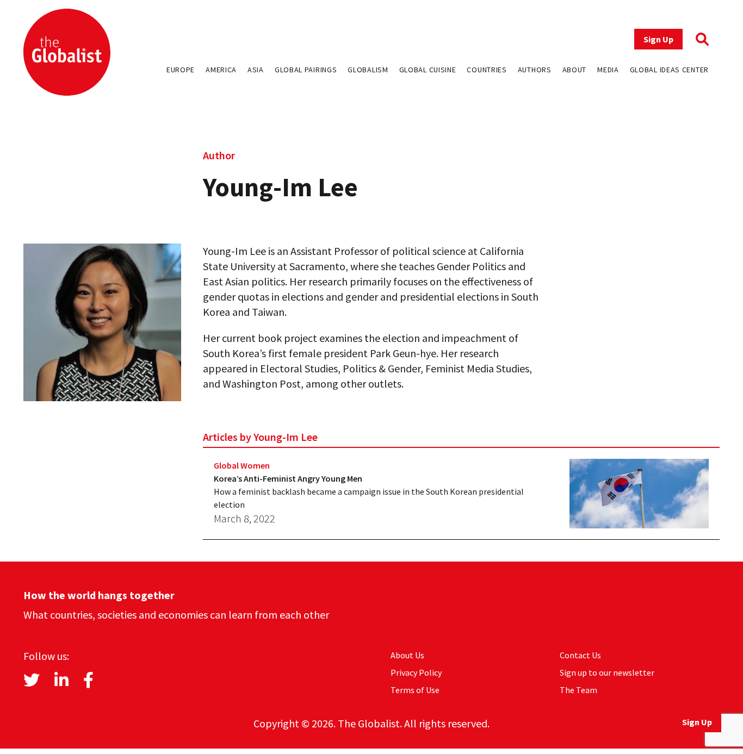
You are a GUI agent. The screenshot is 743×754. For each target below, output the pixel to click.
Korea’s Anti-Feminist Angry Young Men (288, 478)
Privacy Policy (416, 672)
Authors (535, 69)
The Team (578, 689)
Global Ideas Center (669, 69)
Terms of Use (415, 689)
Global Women (242, 465)
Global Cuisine (427, 69)
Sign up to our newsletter (607, 672)
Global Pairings (306, 69)
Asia (255, 69)
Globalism (368, 69)
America (221, 69)
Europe (180, 69)
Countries (486, 69)
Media (608, 69)
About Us (407, 655)
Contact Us (580, 655)
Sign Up (658, 39)
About (574, 69)
